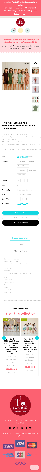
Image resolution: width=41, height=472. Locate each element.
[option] (16, 76)
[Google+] (18, 428)
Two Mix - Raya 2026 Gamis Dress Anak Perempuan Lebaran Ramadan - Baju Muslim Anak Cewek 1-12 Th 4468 (11, 346)
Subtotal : (6, 203)
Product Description (20, 238)
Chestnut (21, 161)
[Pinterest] (14, 428)
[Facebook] (9, 428)
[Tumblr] (26, 428)
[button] (20, 223)
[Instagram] (22, 428)
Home (4, 46)
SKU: (3, 194)
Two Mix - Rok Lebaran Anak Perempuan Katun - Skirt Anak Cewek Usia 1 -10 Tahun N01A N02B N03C (29, 345)
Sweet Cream (23, 166)
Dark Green (33, 170)
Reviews (20, 244)
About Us (8, 420)
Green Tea (22, 170)
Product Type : (7, 190)
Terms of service (30, 420)
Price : (4, 157)
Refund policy (20, 423)
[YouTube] (30, 428)
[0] (13, 30)
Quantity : (6, 199)
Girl (10, 46)
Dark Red (21, 175)
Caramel (31, 161)
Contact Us (18, 420)
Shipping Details (20, 251)
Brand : (4, 186)
